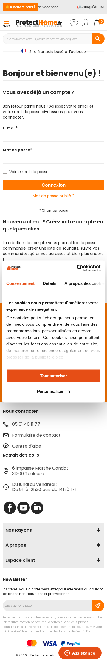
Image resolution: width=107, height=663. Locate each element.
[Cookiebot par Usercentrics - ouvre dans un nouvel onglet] (77, 268)
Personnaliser (50, 391)
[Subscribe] (98, 605)
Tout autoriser (53, 375)
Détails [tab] (49, 283)
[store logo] (38, 23)
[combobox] (53, 38)
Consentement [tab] (20, 283)
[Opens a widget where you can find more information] (80, 653)
